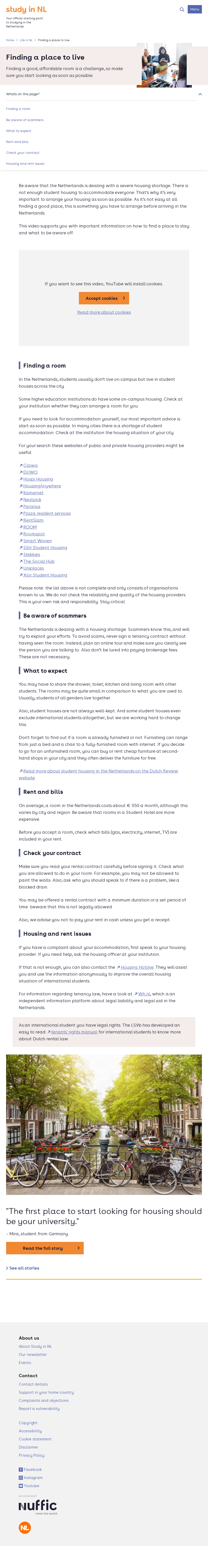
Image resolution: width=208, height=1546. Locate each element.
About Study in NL (35, 1346)
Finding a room (18, 108)
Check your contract (22, 152)
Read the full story (43, 1248)
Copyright (28, 1422)
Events (25, 1362)
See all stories (24, 1268)
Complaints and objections (43, 1400)
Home (10, 40)
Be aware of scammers (24, 120)
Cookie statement (35, 1439)
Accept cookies (102, 298)
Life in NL (26, 40)
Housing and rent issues (25, 163)
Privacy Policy (31, 1455)
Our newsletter (33, 1354)
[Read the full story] (104, 1126)
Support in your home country (46, 1392)
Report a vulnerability (39, 1408)
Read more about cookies (104, 312)
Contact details (33, 1384)
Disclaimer (28, 1447)
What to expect (18, 130)
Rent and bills (17, 141)
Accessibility (30, 1430)
